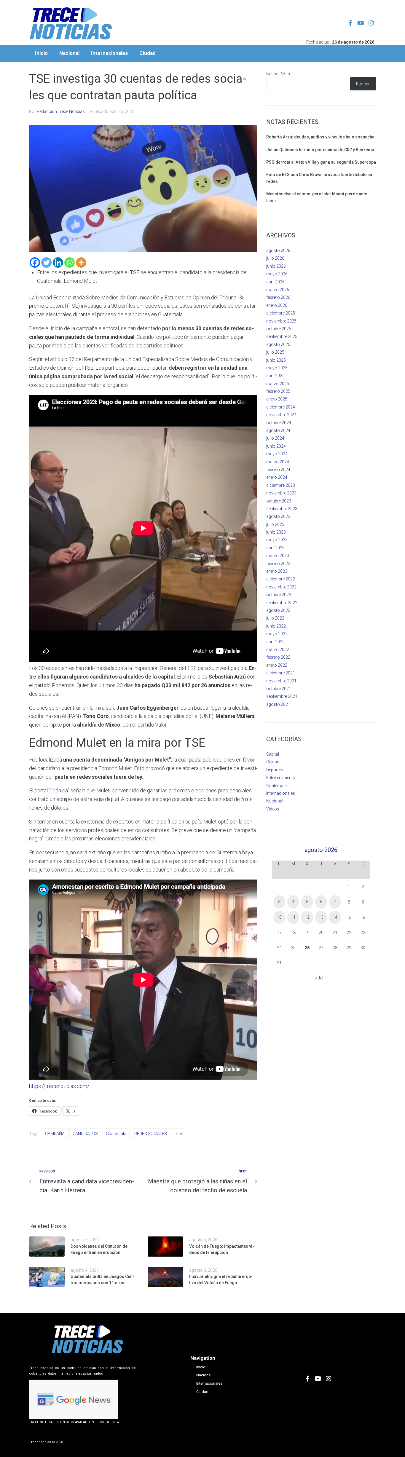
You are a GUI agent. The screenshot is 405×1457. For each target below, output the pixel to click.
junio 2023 (276, 532)
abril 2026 (275, 282)
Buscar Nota (278, 73)
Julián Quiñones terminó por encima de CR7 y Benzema (320, 149)
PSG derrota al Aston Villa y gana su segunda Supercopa (321, 162)
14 (335, 917)
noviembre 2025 (281, 321)
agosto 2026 (278, 250)
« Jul (319, 978)
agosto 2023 (278, 516)
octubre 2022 (278, 594)
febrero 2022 (278, 657)
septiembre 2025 (281, 336)
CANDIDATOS (85, 1133)
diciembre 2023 (280, 485)
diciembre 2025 (280, 313)
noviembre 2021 (281, 681)
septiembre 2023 (281, 508)
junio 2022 (276, 626)
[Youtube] (361, 23)
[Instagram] (371, 23)
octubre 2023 (278, 501)
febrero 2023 (278, 563)
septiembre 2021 (281, 696)
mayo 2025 (277, 368)
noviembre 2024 (281, 414)
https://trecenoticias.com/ (59, 1086)
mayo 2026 (277, 274)
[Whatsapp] (69, 262)
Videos (272, 809)
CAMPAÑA (55, 1133)
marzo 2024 (277, 461)
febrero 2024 (278, 469)
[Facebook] (35, 262)
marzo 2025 (277, 383)
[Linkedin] (58, 262)
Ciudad (272, 761)
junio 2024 (276, 446)
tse (178, 1133)
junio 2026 (276, 266)
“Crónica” (59, 790)
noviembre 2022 (281, 587)
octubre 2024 (278, 422)
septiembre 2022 (281, 602)
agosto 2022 (278, 610)
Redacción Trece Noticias (61, 111)
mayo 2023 (277, 539)
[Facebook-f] (350, 23)
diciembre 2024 (280, 407)
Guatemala (116, 1133)
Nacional (274, 801)
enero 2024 (276, 477)
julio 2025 (275, 352)
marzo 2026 (277, 289)
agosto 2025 (278, 344)
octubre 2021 (278, 688)
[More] (81, 262)
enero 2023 (276, 571)
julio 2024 (275, 438)
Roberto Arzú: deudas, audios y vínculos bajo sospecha (320, 137)
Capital (272, 754)
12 (307, 917)
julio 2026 (275, 258)
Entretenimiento (280, 777)
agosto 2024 (278, 430)
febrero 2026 (278, 297)
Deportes (274, 769)
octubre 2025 (278, 328)
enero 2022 (276, 665)
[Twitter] (46, 262)
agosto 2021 (278, 704)
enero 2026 (276, 305)
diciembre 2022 (280, 579)
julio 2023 (275, 524)
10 (279, 917)
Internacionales (280, 793)
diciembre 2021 (280, 673)
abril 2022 (275, 641)
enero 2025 (276, 399)
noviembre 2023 (281, 493)
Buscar (363, 84)
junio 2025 (276, 360)
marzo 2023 (277, 555)
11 (293, 917)
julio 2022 (275, 618)
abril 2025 (275, 375)
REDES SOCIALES (150, 1133)
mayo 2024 (277, 453)
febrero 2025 (278, 391)
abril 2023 (275, 547)
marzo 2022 (277, 649)
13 (321, 917)
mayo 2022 (277, 633)
